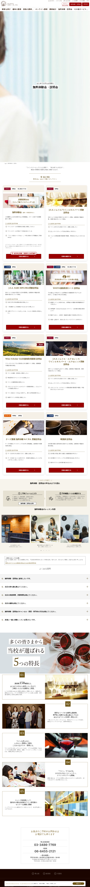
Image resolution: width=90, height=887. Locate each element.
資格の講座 (27, 9)
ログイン (65, 3)
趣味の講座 (17, 9)
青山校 (37, 873)
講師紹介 (52, 9)
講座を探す (6, 9)
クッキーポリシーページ (26, 883)
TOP (6, 163)
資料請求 (85, 4)
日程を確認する (25, 255)
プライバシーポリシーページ (12, 883)
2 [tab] (44, 550)
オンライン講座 (41, 9)
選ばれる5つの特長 (8, 886)
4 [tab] (49, 550)
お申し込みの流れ (66, 0)
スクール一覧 (59, 0)
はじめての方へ (51, 0)
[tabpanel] (15, 532)
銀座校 (48, 873)
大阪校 (59, 873)
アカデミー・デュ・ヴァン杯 (79, 886)
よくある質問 (75, 0)
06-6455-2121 (45, 851)
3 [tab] (46, 550)
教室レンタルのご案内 (54, 886)
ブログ (87, 0)
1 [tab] (41, 550)
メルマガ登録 (82, 0)
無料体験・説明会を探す (27, 503)
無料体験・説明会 (75, 4)
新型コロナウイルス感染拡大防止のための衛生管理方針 (20, 563)
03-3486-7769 (45, 845)
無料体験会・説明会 (12, 163)
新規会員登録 (65, 5)
